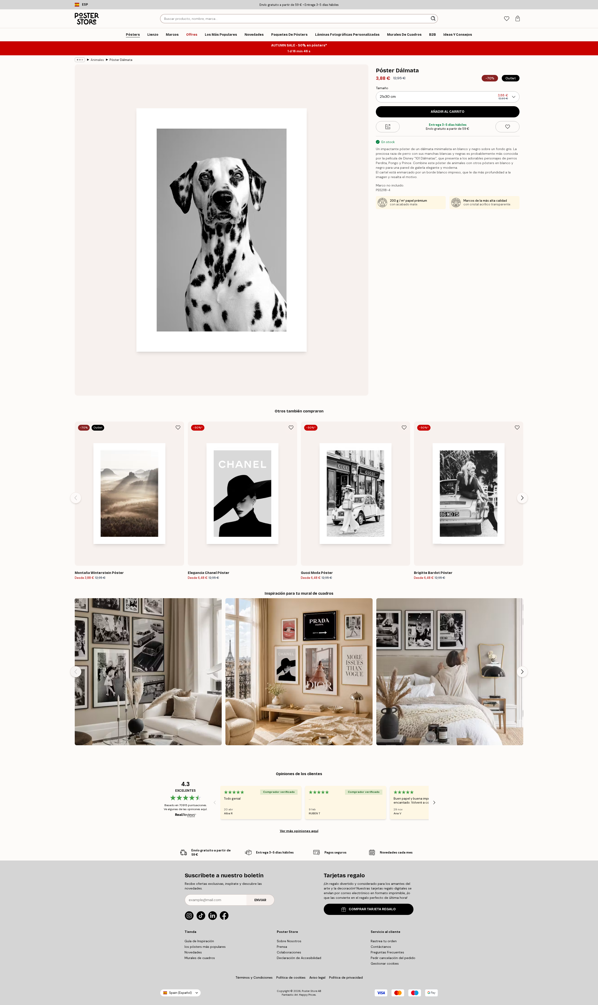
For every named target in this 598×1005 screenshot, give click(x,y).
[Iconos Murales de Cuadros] (148, 671)
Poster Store (309, 991)
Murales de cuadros (200, 958)
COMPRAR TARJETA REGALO (372, 909)
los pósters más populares (205, 947)
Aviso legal (317, 977)
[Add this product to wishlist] (507, 126)
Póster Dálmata (121, 60)
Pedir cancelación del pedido (393, 958)
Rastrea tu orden (384, 941)
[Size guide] (388, 126)
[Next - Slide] (522, 497)
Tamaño (382, 88)
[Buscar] (433, 18)
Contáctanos (381, 947)
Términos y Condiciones (254, 977)
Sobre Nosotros (289, 941)
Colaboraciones (289, 952)
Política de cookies (291, 977)
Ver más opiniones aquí (299, 831)
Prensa (282, 947)
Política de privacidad (346, 977)
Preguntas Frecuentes (387, 952)
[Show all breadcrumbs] (80, 59)
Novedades (193, 952)
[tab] (506, 19)
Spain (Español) (180, 993)
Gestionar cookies (385, 963)
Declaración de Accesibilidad (299, 958)
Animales (97, 60)
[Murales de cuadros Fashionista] (298, 671)
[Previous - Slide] (75, 497)
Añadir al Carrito (447, 112)
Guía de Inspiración (199, 941)
